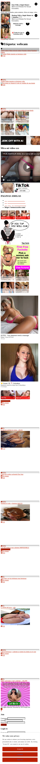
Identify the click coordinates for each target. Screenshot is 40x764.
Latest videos (5, 50)
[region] (20, 748)
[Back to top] (1, 709)
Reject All (20, 759)
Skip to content (5, 1)
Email (2, 720)
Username (4, 718)
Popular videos (26, 50)
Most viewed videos (15, 50)
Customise (20, 754)
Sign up (4, 724)
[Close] (1, 711)
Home (3, 39)
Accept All (20, 749)
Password (4, 722)
